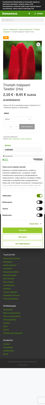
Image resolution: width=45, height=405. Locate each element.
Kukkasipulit (14, 29)
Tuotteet (6, 344)
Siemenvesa (9, 13)
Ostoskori (6, 323)
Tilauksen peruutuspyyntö (12, 333)
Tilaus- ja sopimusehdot (12, 316)
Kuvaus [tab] (8, 145)
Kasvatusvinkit (8, 351)
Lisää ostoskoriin (27, 127)
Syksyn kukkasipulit (26, 29)
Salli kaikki (22, 230)
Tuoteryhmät (8, 310)
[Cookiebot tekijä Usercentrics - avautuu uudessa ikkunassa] (33, 159)
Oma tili (6, 330)
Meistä (5, 354)
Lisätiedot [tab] (9, 150)
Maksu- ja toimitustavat (11, 313)
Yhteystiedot (8, 347)
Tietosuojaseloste (9, 320)
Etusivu (5, 29)
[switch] (40, 202)
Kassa (5, 326)
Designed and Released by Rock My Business (22, 362)
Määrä (6, 113)
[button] (38, 44)
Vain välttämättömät (22, 244)
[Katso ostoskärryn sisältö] (29, 13)
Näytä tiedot (34, 224)
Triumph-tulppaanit (26, 139)
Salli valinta (22, 237)
